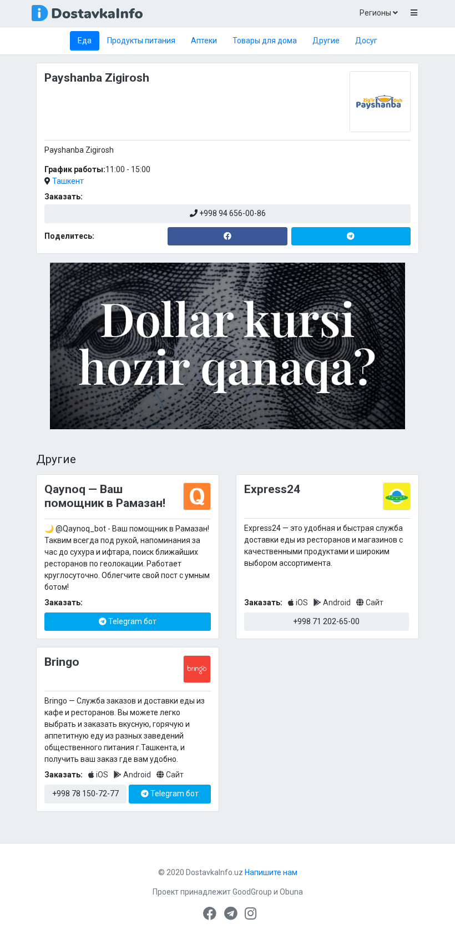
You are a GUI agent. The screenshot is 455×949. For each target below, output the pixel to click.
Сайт (373, 602)
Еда (85, 40)
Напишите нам (271, 872)
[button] (413, 13)
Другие (326, 40)
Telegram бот (131, 621)
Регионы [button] (376, 12)
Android (336, 602)
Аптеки (204, 40)
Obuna (291, 891)
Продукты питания (141, 40)
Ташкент (68, 181)
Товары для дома (264, 40)
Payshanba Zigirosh (96, 77)
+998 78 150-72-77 (85, 793)
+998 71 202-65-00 (326, 621)
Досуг (366, 40)
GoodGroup (252, 891)
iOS (302, 602)
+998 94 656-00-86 (232, 213)
